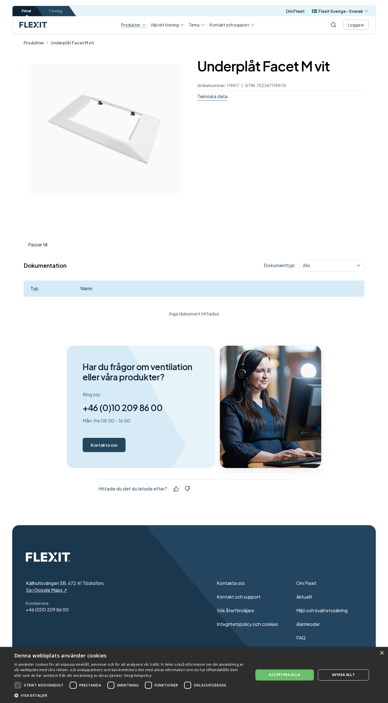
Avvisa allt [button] (343, 674)
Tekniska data (212, 96)
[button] (130, 695)
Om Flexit (295, 11)
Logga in (356, 24)
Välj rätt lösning (165, 24)
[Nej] (187, 488)
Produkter (130, 24)
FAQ (301, 638)
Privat (26, 11)
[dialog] (194, 675)
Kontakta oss (104, 445)
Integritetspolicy (137, 675)
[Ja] (176, 488)
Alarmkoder (308, 624)
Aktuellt (304, 597)
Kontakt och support (229, 24)
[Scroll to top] (33, 25)
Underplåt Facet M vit (72, 42)
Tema (194, 24)
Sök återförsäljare (235, 610)
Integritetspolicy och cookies (247, 624)
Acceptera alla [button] (284, 674)
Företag (55, 11)
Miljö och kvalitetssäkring (322, 610)
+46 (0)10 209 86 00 (123, 407)
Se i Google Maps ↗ (46, 590)
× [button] (381, 653)
